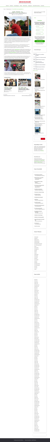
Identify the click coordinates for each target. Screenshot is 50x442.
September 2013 (37, 420)
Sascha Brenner (17, 49)
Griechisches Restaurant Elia (39, 185)
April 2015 (36, 397)
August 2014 (36, 406)
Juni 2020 (36, 334)
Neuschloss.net (25, 2)
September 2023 (37, 303)
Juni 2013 (36, 424)
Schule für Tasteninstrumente (39, 205)
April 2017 (36, 370)
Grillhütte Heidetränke (38, 189)
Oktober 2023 (37, 302)
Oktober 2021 (37, 326)
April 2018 (36, 361)
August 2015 (36, 393)
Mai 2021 (36, 329)
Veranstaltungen (16, 5)
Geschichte (42, 5)
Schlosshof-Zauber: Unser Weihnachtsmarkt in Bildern (23, 89)
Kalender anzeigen (35, 70)
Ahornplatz (13, 11)
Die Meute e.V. (37, 223)
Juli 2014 (36, 408)
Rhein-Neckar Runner (12, 52)
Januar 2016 (36, 386)
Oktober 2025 (37, 286)
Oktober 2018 (37, 353)
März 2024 (36, 298)
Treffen (21, 5)
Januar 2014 (36, 414)
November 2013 (37, 417)
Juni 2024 (36, 294)
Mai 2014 (36, 410)
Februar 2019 (37, 349)
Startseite (7, 5)
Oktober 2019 (37, 342)
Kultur (36, 251)
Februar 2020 (37, 337)
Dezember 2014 (37, 401)
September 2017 (37, 369)
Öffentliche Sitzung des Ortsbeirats (40, 59)
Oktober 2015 (37, 390)
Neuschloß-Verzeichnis (36, 5)
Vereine (36, 266)
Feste (22, 11)
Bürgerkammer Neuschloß (39, 177)
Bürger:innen (37, 239)
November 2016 (37, 374)
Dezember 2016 (37, 373)
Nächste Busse (25, 5)
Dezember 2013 (37, 416)
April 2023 (36, 310)
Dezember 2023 (37, 299)
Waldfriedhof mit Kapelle (39, 197)
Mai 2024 (36, 295)
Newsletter (11, 5)
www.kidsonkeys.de (38, 206)
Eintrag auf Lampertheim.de (39, 200)
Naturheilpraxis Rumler (38, 174)
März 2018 (36, 362)
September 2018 (37, 354)
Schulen (36, 262)
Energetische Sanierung (38, 243)
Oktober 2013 (37, 418)
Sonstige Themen (37, 263)
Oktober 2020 (37, 331)
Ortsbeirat (10, 87)
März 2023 (36, 311)
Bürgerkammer (18, 11)
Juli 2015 (36, 394)
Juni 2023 (36, 307)
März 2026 (36, 283)
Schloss (25, 87)
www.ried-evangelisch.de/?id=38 (40, 209)
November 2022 (37, 315)
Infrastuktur (37, 247)
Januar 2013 (36, 428)
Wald (35, 269)
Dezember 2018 (37, 350)
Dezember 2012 (37, 429)
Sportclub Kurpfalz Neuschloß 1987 (39, 220)
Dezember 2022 (37, 314)
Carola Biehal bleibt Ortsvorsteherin (8, 89)
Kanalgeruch (30, 5)
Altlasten (36, 238)
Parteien (36, 258)
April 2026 (36, 282)
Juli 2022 (36, 319)
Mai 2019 (36, 346)
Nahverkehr (36, 254)
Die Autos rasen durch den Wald (39, 87)
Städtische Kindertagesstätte (39, 217)
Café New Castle (37, 226)
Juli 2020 (36, 333)
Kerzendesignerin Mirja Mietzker (38, 182)
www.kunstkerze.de (38, 183)
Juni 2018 (36, 358)
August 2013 (36, 421)
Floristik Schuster (37, 194)
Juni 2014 (36, 409)
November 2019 (37, 341)
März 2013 (36, 425)
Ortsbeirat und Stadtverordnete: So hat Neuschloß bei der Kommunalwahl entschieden (40, 107)
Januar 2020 (36, 338)
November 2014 (37, 402)
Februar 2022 (37, 322)
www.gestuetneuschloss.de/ (39, 203)
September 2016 (37, 377)
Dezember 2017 (37, 365)
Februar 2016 (37, 385)
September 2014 (37, 405)
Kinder (36, 250)
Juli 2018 (36, 357)
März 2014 (36, 412)
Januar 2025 (36, 291)
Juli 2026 (36, 279)
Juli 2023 (36, 306)
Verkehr (36, 267)
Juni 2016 (36, 381)
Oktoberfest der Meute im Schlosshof (40, 64)
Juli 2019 (36, 345)
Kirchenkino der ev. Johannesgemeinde (40, 57)
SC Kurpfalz (36, 259)
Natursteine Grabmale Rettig (39, 192)
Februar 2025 (37, 290)
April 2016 (36, 382)
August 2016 (36, 378)
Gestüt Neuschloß (37, 202)
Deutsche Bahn (37, 242)
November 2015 (37, 389)
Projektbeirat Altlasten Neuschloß (38, 212)
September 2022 (37, 318)
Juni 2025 (36, 287)
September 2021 (37, 327)
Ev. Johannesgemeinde (38, 208)
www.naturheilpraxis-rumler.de (39, 175)
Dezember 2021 (37, 323)
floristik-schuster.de (38, 195)
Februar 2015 (37, 398)
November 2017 (37, 366)
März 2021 (36, 330)
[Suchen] (43, 139)
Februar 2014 (37, 413)
